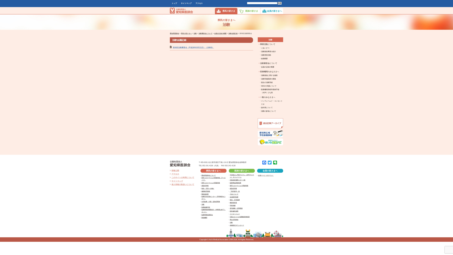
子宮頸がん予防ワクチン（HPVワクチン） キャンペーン (242, 176)
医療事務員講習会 (207, 215)
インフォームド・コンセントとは (272, 102)
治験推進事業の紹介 (268, 51)
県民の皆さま (228, 11)
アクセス (199, 3)
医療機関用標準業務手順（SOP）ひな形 (270, 91)
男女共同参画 (234, 220)
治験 (270, 40)
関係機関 (204, 218)
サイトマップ (186, 3)
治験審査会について (268, 63)
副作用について (267, 107)
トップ (174, 3)
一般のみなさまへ (267, 97)
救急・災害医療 (235, 200)
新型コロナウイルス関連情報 (210, 183)
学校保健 (232, 205)
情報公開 (175, 171)
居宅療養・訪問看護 (236, 208)
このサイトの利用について (183, 177)
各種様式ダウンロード (237, 225)
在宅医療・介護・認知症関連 (210, 201)
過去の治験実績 (267, 82)
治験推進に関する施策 (269, 75)
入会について (234, 194)
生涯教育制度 (234, 197)
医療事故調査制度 (235, 183)
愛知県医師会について (208, 175)
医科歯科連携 (234, 211)
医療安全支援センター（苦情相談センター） (213, 198)
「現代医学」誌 (235, 191)
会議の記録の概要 (267, 67)
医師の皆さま (251, 11)
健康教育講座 (205, 191)
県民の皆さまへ (213, 171)
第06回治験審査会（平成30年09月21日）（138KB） (193, 47)
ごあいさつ (265, 48)
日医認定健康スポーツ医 (237, 180)
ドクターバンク (235, 214)
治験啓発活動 (266, 55)
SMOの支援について (268, 86)
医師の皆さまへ (241, 171)
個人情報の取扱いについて (183, 184)
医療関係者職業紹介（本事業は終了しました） (213, 211)
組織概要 (264, 59)
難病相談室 (205, 194)
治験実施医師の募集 (268, 79)
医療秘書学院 (205, 207)
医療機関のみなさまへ (269, 72)
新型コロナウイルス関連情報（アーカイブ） (213, 179)
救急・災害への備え (207, 188)
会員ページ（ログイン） (266, 175)
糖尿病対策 (233, 203)
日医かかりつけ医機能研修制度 (240, 217)
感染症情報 (205, 186)
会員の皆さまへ (274, 11)
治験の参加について (268, 111)
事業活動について (267, 44)
